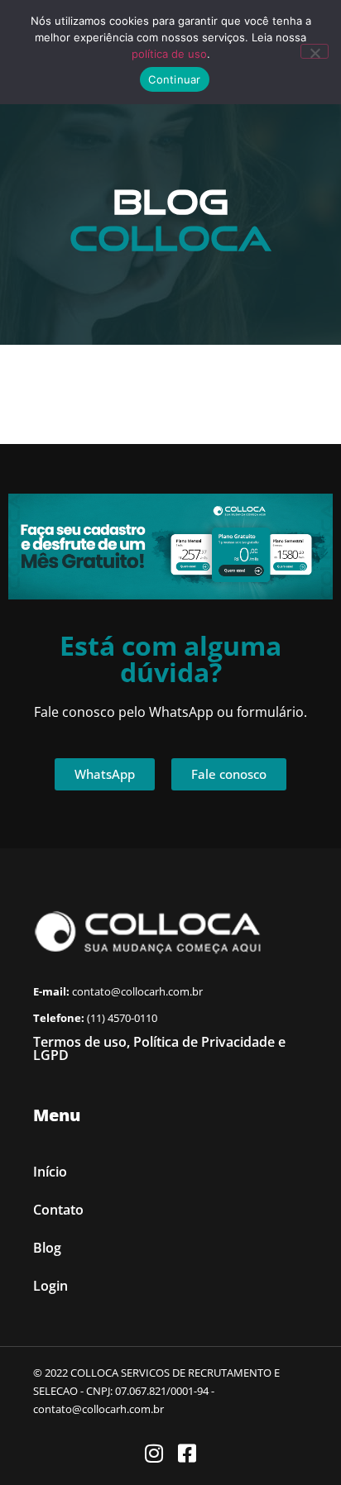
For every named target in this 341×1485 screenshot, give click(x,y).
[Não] (314, 51)
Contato (58, 1210)
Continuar (174, 79)
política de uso (169, 53)
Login (50, 1286)
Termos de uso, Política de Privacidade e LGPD (159, 1048)
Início (50, 1172)
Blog (47, 1248)
